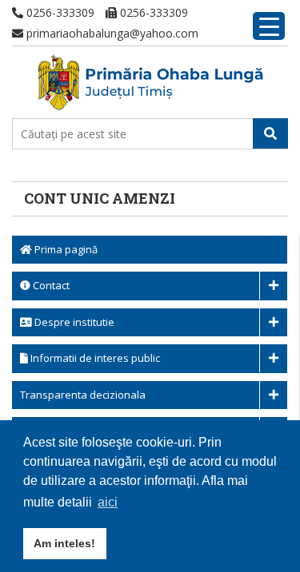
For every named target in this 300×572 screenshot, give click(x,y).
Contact (50, 285)
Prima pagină (65, 249)
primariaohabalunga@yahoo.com (110, 33)
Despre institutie (73, 322)
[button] (270, 133)
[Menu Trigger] (269, 26)
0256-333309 (58, 12)
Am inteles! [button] (64, 543)
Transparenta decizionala (83, 394)
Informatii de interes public (94, 358)
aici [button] (108, 502)
